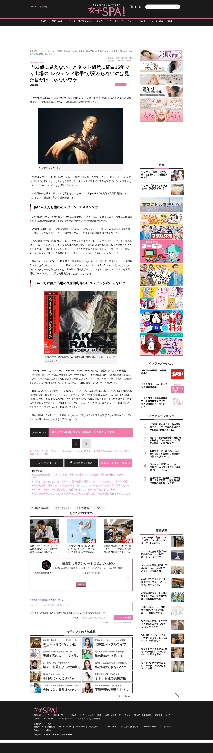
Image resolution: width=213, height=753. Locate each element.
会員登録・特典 (94, 715)
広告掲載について (41, 715)
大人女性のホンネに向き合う (106, 5)
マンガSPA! (165, 727)
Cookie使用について (65, 718)
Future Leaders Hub (42, 730)
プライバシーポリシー (43, 718)
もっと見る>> (124, 696)
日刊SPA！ (38, 727)
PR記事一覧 (58, 715)
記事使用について (162, 715)
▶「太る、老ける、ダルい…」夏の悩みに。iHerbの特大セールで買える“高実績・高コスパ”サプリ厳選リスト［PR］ (81, 452)
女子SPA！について (75, 715)
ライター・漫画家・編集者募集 (138, 715)
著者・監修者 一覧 (113, 715)
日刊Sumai (80, 727)
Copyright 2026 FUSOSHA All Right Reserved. (53, 734)
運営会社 (81, 718)
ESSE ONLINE (65, 727)
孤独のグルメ (94, 727)
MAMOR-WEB (110, 727)
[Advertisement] (106, 36)
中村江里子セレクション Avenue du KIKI (138, 727)
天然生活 (51, 727)
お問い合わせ (95, 718)
